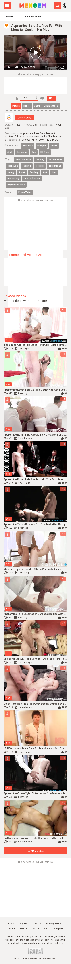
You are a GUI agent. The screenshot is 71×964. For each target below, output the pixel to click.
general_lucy (24, 117)
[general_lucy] (9, 117)
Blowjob (41, 145)
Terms (11, 928)
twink (22, 172)
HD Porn (44, 152)
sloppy (11, 172)
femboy (34, 172)
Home (9, 16)
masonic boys (23, 159)
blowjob (40, 166)
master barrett (32, 178)
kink (45, 172)
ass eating (13, 178)
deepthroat (54, 166)
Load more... (35, 850)
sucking (26, 166)
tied (54, 172)
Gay (34, 152)
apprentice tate (16, 184)
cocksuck (12, 166)
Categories (33, 16)
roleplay (40, 159)
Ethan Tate (24, 192)
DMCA (23, 928)
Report (27, 106)
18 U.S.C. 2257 (40, 928)
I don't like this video (42, 98)
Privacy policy (53, 923)
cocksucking (55, 159)
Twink (53, 145)
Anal (9, 152)
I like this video (16, 98)
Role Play (28, 145)
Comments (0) (51, 106)
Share (37, 106)
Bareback (22, 152)
